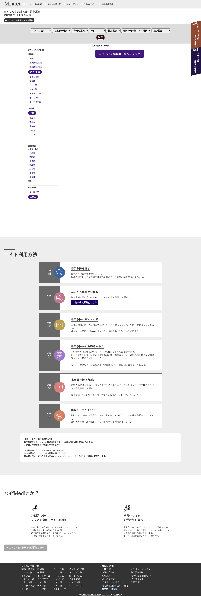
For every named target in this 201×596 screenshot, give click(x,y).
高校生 (32, 122)
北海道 (32, 152)
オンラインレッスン (141, 569)
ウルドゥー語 (59, 588)
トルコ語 (57, 582)
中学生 (32, 118)
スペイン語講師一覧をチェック (121, 54)
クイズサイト (137, 579)
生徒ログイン (73, 4)
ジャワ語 (41, 582)
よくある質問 (108, 579)
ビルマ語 (41, 588)
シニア (32, 134)
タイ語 (24, 588)
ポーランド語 (28, 585)
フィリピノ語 (75, 572)
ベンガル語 (58, 579)
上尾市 (33, 197)
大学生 (32, 126)
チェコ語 (41, 585)
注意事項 (135, 582)
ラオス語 (57, 585)
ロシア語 (33, 85)
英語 (31, 58)
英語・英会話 (28, 569)
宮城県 (32, 165)
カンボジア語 (75, 575)
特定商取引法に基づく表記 (115, 585)
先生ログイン (90, 4)
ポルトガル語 (35, 93)
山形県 (32, 173)
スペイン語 (35, 72)
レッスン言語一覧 (30, 565)
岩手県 (32, 161)
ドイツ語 (33, 89)
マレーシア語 (75, 585)
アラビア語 (42, 579)
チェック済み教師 (34, 4)
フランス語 (34, 77)
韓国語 (32, 81)
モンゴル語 (74, 582)
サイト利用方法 (54, 4)
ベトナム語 (26, 582)
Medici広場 (108, 565)
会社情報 (106, 569)
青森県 (32, 157)
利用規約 (106, 575)
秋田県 (32, 169)
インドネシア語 (76, 569)
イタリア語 (34, 97)
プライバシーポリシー (113, 582)
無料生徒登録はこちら (86, 302)
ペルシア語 (74, 579)
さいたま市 (34, 191)
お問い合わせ (108, 572)
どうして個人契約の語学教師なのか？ (27, 547)
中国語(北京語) (36, 62)
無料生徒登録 (107, 4)
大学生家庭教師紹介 (141, 575)
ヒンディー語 (35, 101)
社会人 (32, 130)
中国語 (40, 569)
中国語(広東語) (36, 66)
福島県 (32, 177)
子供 (32, 113)
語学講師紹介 (137, 572)
